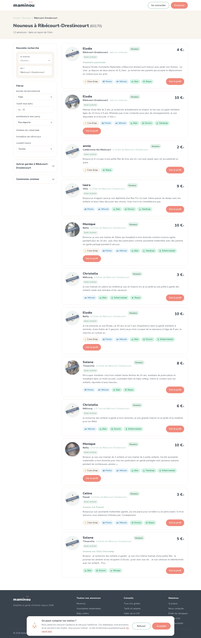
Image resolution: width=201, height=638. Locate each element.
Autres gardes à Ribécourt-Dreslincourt (32, 165)
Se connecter (158, 5)
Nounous (27, 18)
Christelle (90, 273)
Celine (87, 493)
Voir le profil (175, 81)
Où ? (22, 68)
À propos (173, 603)
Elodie (87, 48)
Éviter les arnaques (178, 613)
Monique (89, 224)
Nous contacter (176, 608)
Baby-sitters (83, 613)
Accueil (16, 18)
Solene (88, 362)
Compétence (23, 143)
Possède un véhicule (28, 136)
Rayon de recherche (28, 91)
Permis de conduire (28, 130)
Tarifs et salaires (132, 608)
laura (86, 185)
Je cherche (25, 56)
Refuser (141, 626)
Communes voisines (27, 179)
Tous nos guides (132, 603)
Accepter (161, 626)
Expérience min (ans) (28, 116)
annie (87, 146)
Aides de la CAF (132, 613)
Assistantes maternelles (89, 608)
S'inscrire (179, 5)
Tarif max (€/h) (24, 103)
